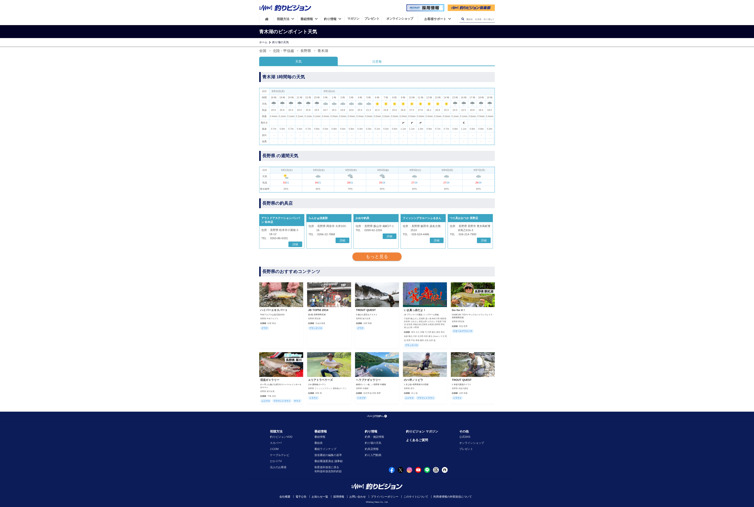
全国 (262, 51)
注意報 (377, 61)
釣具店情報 (372, 448)
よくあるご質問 (417, 440)
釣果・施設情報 (374, 436)
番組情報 (320, 431)
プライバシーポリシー (384, 496)
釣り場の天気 (280, 42)
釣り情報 (371, 431)
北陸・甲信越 (283, 51)
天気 (298, 61)
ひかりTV (276, 461)
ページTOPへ (375, 416)
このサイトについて (416, 496)
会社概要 (284, 496)
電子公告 (301, 496)
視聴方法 (276, 431)
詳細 (295, 244)
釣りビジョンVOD (281, 436)
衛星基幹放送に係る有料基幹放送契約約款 (328, 469)
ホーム (263, 42)
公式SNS (464, 436)
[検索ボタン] (462, 19)
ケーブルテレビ (279, 455)
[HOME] (266, 19)
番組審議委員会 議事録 (328, 461)
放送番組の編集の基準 (328, 455)
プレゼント (466, 448)
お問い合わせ (357, 496)
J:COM (274, 448)
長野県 (305, 51)
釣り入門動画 (373, 455)
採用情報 (338, 496)
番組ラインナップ (325, 448)
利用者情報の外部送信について (452, 496)
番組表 (318, 442)
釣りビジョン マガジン (422, 431)
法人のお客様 (278, 467)
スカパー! (276, 442)
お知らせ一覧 (320, 496)
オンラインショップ (471, 442)
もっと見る (377, 256)
